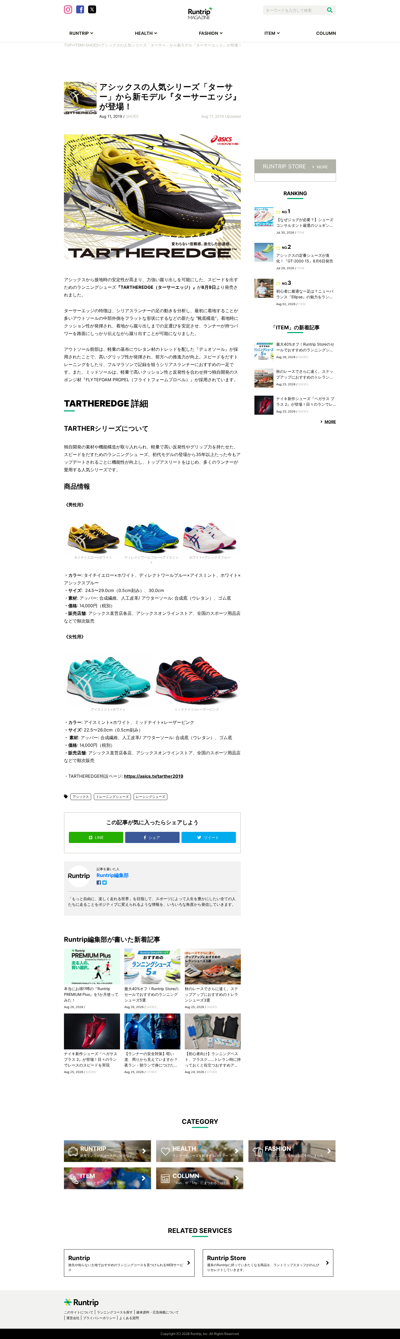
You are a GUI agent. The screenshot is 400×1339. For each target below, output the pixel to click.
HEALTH (144, 33)
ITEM (269, 33)
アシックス (81, 797)
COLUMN (326, 33)
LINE (99, 837)
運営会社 (72, 1318)
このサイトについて (78, 1312)
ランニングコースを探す (115, 1312)
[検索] (329, 10)
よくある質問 (129, 1318)
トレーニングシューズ (112, 797)
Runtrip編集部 (113, 875)
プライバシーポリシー (99, 1318)
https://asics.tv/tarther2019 (153, 776)
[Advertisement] (200, 64)
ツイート (212, 837)
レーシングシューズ (150, 797)
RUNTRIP (79, 33)
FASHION (208, 33)
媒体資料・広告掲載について (157, 1312)
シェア (155, 837)
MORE (322, 167)
